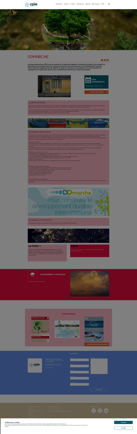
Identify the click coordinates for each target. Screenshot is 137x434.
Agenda (88, 4)
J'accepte (123, 422)
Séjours (66, 4)
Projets (72, 4)
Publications (80, 4)
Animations (59, 4)
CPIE (102, 4)
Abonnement (96, 4)
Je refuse (123, 428)
